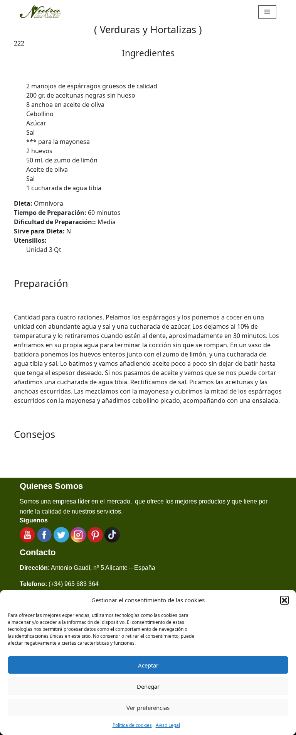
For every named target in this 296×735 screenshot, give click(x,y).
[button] (284, 600)
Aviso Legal (168, 725)
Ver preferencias (148, 707)
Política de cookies (132, 725)
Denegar (148, 686)
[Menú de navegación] (267, 12)
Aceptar (148, 665)
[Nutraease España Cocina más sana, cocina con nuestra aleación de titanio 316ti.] (40, 11)
